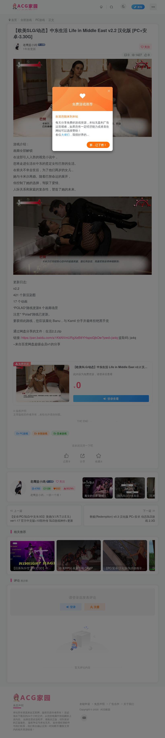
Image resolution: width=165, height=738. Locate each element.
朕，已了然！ (98, 145)
